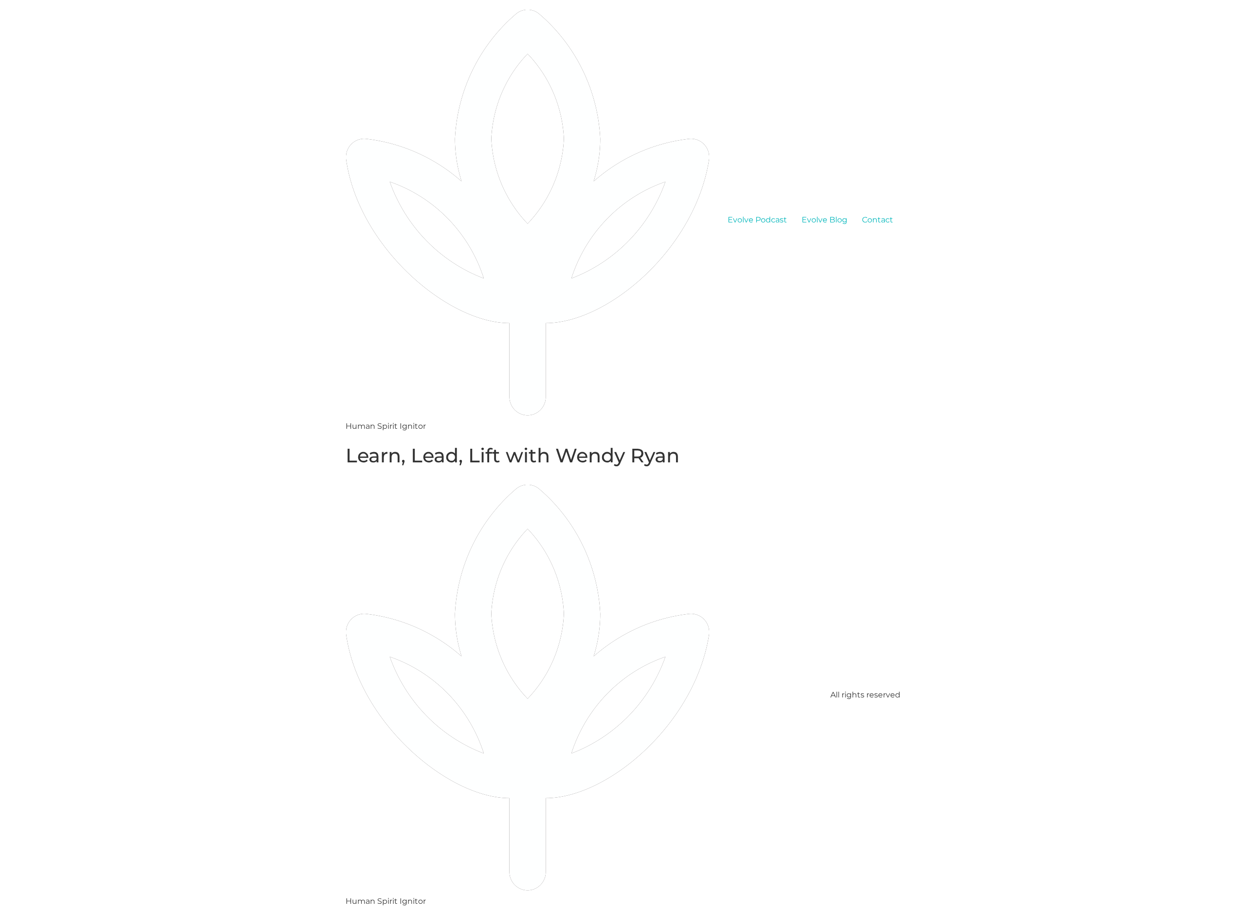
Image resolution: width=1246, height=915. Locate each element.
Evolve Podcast (757, 219)
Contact (877, 219)
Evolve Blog (824, 219)
